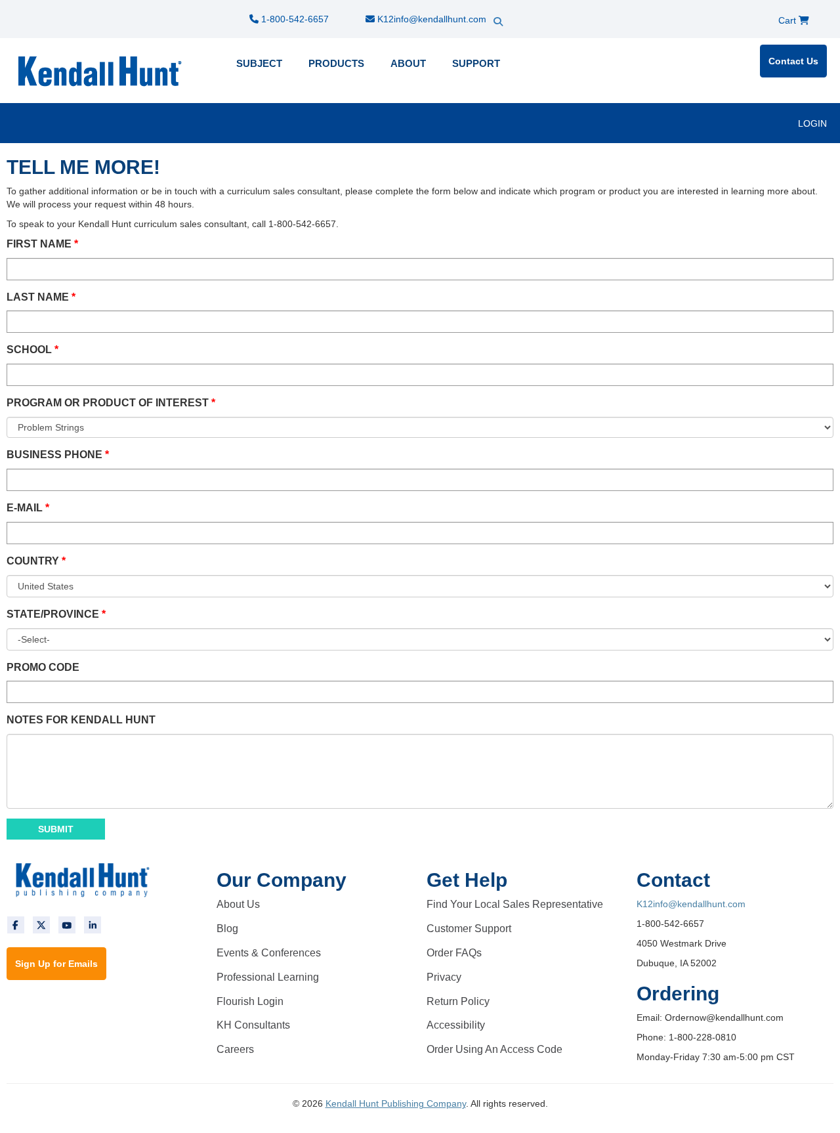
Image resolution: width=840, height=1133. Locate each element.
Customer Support (469, 928)
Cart (788, 20)
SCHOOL (29, 349)
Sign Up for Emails (56, 963)
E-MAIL (25, 507)
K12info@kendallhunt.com (430, 19)
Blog (227, 928)
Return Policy (458, 1001)
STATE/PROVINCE (53, 614)
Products (336, 63)
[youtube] (67, 925)
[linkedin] (92, 925)
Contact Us (793, 61)
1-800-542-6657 (294, 19)
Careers (235, 1049)
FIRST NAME (39, 243)
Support (476, 63)
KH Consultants (253, 1025)
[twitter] (41, 925)
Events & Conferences (269, 952)
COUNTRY (33, 560)
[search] (522, 10)
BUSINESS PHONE (54, 454)
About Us (238, 904)
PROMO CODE (43, 667)
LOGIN (812, 123)
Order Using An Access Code (494, 1049)
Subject (259, 63)
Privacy (444, 977)
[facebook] (16, 925)
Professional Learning (268, 977)
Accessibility (456, 1025)
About (408, 63)
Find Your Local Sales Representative (515, 904)
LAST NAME (38, 297)
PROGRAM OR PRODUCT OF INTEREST (108, 402)
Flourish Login (250, 1001)
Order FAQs (454, 952)
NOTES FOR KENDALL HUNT (81, 719)
